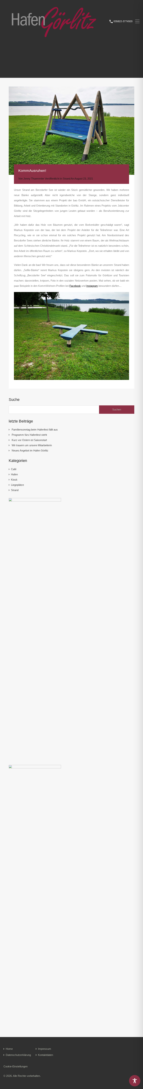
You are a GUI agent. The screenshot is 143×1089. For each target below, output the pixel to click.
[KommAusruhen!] (71, 131)
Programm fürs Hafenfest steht (29, 434)
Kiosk (14, 479)
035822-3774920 (123, 21)
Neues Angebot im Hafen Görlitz (30, 450)
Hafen (14, 474)
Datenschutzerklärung (18, 1055)
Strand (66, 178)
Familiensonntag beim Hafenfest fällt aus (35, 429)
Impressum (44, 1048)
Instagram (92, 285)
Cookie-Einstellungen (15, 1066)
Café (13, 469)
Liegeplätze (17, 484)
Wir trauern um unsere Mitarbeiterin (32, 445)
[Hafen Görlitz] (55, 38)
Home (9, 1048)
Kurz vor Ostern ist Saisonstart (29, 440)
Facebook (75, 285)
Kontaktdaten (45, 1055)
